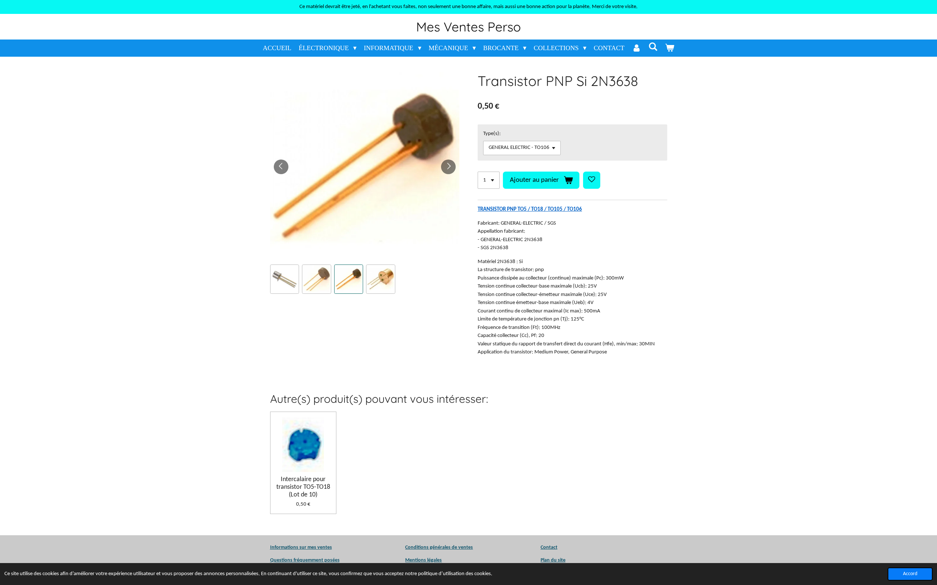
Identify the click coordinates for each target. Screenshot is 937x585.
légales (423, 560)
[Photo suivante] (448, 167)
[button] (284, 279)
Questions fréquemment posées (305, 560)
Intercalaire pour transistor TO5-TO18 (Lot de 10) (303, 487)
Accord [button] (910, 573)
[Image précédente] (281, 167)
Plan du (549, 560)
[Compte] (636, 48)
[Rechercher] (653, 47)
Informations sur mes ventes (301, 547)
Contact (549, 547)
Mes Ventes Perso (468, 27)
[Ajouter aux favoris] (591, 180)
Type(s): (492, 133)
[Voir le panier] (669, 48)
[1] (489, 180)
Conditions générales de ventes (439, 547)
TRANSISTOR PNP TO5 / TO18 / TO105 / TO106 (530, 209)
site (561, 560)
